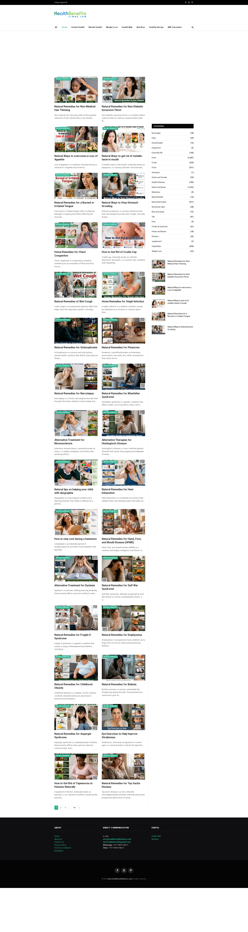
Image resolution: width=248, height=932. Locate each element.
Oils (153, 217)
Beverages (156, 133)
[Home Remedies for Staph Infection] (123, 285)
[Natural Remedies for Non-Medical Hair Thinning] (76, 90)
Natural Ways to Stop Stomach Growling (120, 204)
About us (58, 839)
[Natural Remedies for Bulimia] (123, 668)
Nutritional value (158, 207)
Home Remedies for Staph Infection (123, 301)
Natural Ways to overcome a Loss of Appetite (76, 157)
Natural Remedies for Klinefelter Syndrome (121, 395)
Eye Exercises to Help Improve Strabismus (119, 735)
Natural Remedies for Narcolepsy (74, 393)
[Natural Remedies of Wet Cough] (76, 285)
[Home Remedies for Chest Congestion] (76, 235)
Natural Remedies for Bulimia (119, 684)
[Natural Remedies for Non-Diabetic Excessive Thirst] (123, 90)
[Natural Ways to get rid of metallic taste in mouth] (123, 139)
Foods (154, 163)
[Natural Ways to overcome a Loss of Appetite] (76, 139)
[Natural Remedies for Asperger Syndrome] (76, 717)
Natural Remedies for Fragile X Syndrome (72, 636)
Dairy (154, 138)
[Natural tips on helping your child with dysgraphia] (76, 473)
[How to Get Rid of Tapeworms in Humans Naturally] (76, 766)
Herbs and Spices (159, 187)
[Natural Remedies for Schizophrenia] (76, 331)
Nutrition (141, 27)
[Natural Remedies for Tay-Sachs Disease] (123, 766)
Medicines (156, 192)
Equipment (156, 148)
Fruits (154, 167)
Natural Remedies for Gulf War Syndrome (120, 587)
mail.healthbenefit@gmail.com (117, 842)
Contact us (59, 842)
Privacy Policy (60, 845)
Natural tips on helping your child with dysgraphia (73, 491)
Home (64, 27)
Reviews (155, 236)
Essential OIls (157, 153)
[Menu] (56, 27)
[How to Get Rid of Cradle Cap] (123, 235)
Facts (154, 158)
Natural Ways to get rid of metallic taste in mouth (122, 157)
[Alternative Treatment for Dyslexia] (76, 569)
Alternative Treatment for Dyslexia (74, 585)
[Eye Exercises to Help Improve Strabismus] (123, 717)
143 (74, 808)
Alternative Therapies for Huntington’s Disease (116, 441)
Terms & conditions (62, 848)
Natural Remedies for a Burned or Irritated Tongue (74, 204)
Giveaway (156, 172)
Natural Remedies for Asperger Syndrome (72, 735)
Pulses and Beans (159, 231)
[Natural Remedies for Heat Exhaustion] (123, 473)
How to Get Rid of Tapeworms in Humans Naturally (73, 785)
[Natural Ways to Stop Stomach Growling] (123, 186)
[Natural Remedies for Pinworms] (123, 331)
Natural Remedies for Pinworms (121, 347)
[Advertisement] (124, 53)
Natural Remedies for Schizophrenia (75, 347)
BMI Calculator (175, 27)
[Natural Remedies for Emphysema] (123, 618)
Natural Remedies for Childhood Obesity (73, 686)
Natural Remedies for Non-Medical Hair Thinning (74, 108)
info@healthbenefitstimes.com (117, 839)
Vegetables (156, 246)
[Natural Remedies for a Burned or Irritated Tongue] (76, 186)
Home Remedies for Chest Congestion (70, 253)
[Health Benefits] (70, 14)
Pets (154, 222)
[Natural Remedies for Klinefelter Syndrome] (123, 377)
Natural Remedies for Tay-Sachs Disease (121, 785)
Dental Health (77, 27)
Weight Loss (112, 27)
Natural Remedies (63, 79)
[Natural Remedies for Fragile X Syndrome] (76, 618)
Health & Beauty (158, 182)
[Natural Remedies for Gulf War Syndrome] (123, 569)
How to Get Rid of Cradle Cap (119, 251)
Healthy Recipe (156, 27)
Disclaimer (58, 851)
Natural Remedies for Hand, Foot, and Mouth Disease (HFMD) (121, 540)
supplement (157, 241)
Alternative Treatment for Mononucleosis (69, 441)
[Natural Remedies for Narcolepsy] (76, 377)
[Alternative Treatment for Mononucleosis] (76, 423)
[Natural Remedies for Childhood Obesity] (76, 668)
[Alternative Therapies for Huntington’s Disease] (123, 423)
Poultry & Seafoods (160, 227)
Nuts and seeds (158, 212)
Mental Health (95, 27)
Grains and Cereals (159, 177)
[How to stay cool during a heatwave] (76, 522)
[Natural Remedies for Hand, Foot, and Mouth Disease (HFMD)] (123, 522)
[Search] (192, 27)
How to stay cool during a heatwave (75, 538)
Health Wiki (127, 27)
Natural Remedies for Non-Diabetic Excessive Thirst (122, 108)
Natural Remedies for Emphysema (122, 634)
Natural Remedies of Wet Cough (73, 301)
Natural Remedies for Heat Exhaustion (117, 491)
